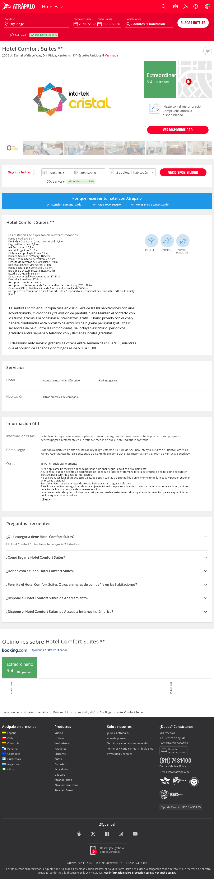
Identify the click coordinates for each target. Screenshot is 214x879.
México (11, 769)
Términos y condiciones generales (128, 743)
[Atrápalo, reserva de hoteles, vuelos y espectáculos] (19, 6)
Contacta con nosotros (173, 743)
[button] (207, 51)
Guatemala (14, 759)
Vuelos (59, 733)
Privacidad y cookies (119, 754)
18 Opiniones (162, 81)
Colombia (13, 743)
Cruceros (60, 754)
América (43, 712)
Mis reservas (167, 733)
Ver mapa (111, 55)
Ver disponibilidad (183, 172)
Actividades (62, 769)
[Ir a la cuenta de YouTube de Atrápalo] (135, 834)
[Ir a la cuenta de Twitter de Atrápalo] (93, 834)
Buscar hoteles (193, 22)
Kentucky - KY (86, 712)
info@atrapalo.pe (179, 772)
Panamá (12, 748)
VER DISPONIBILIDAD (178, 129)
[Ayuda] (195, 6)
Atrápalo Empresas (66, 785)
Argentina (13, 764)
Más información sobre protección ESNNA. (129, 872)
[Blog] (79, 833)
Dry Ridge (105, 712)
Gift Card (60, 774)
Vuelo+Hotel (62, 743)
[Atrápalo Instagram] (121, 834)
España (11, 733)
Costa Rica (13, 754)
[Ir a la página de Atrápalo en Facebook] (107, 834)
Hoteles (28, 712)
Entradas (60, 764)
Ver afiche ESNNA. (165, 872)
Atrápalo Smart (64, 790)
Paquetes (60, 748)
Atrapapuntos (63, 780)
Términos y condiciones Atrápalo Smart (131, 748)
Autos (58, 759)
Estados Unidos (63, 712)
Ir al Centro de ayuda (172, 738)
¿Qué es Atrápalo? (118, 733)
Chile (10, 738)
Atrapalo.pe (11, 712)
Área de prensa (116, 738)
